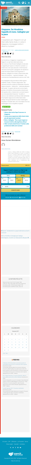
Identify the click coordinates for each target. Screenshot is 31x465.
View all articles (5, 149)
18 (11, 344)
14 (22, 342)
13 (19, 342)
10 (8, 342)
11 (11, 342)
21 (22, 344)
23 (4, 347)
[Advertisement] (15, 219)
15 (26, 342)
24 (8, 347)
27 (19, 347)
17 (8, 344)
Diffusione (13, 441)
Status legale (9, 444)
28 (22, 347)
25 (11, 347)
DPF (9, 441)
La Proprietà (20, 441)
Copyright (16, 444)
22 (26, 344)
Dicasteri (3, 8)
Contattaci (22, 444)
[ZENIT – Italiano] (8, 3)
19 (15, 344)
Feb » (7, 353)
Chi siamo (4, 441)
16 (4, 344)
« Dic (4, 353)
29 (26, 347)
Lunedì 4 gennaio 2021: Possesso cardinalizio (13, 388)
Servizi (26, 441)
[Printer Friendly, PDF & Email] (6, 107)
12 (15, 342)
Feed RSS (16, 360)
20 (19, 344)
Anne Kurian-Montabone (22, 50)
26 (15, 347)
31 (8, 350)
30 (4, 350)
